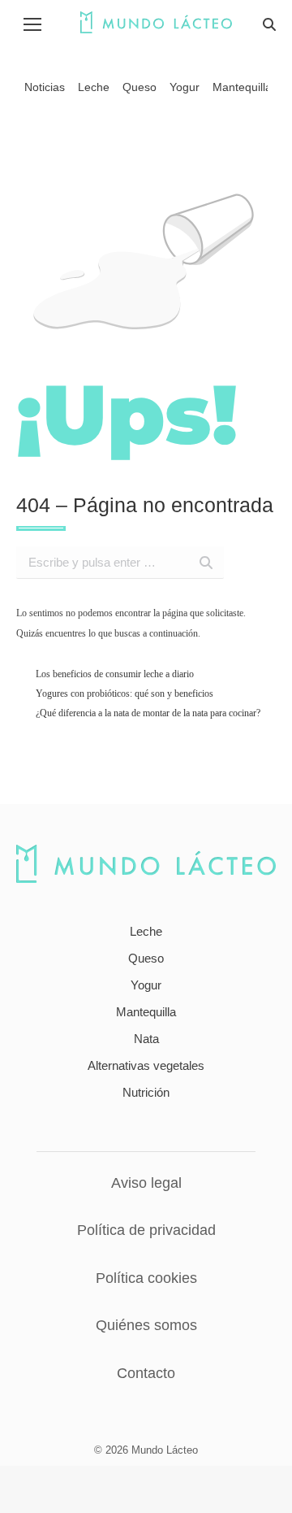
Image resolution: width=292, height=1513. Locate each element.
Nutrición (146, 1092)
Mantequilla (146, 1012)
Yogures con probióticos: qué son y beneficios (124, 693)
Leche (146, 931)
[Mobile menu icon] (32, 24)
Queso (146, 958)
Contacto (146, 1373)
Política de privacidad (146, 1230)
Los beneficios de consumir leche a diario (115, 674)
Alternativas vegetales (146, 1065)
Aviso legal (146, 1183)
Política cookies (146, 1278)
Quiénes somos (146, 1325)
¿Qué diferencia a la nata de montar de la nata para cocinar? (148, 713)
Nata (146, 1039)
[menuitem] (44, 87)
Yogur (146, 985)
